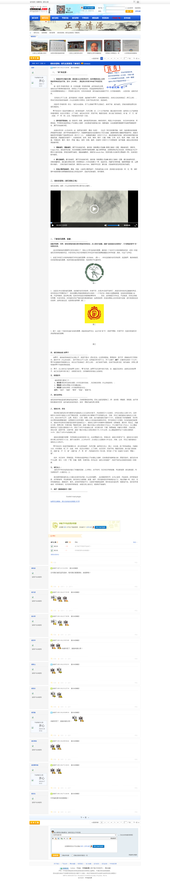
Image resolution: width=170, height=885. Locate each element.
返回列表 (96, 58)
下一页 (135, 58)
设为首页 (33, 2)
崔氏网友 (34, 741)
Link (61, 838)
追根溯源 (44, 33)
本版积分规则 (133, 855)
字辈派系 (85, 18)
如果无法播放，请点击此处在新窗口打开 (65, 501)
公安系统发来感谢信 (130, 53)
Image (58, 838)
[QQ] (64, 868)
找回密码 (138, 8)
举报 (136, 562)
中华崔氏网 (30, 32)
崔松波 (33, 568)
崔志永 (56, 546)
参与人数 (54, 542)
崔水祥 (33, 616)
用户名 (100, 8)
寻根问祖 (65, 18)
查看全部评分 (55, 554)
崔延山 (33, 664)
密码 (99, 11)
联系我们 (80, 864)
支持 (62, 586)
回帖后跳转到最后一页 (81, 855)
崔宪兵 (33, 688)
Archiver (72, 868)
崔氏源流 (55, 18)
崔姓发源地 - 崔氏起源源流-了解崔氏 (68, 33)
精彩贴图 (95, 18)
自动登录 (130, 8)
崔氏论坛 (45, 18)
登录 (65, 527)
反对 (71, 586)
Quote (64, 838)
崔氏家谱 (75, 18)
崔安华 (33, 640)
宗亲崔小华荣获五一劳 (112, 53)
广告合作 (64, 864)
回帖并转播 (65, 855)
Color (56, 838)
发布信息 (127, 18)
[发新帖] (34, 58)
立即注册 (138, 11)
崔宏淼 (33, 712)
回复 (54, 562)
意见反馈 (104, 864)
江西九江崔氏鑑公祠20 (39, 53)
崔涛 (32, 67)
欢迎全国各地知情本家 (58, 53)
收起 (134, 542)
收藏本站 (39, 2)
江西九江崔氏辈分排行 (76, 53)
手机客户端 (116, 18)
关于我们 (56, 864)
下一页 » (85, 817)
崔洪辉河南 (34, 765)
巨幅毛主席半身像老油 (94, 53)
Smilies (70, 838)
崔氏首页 (35, 18)
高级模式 (113, 838)
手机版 (79, 868)
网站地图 (72, 864)
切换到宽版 (134, 2)
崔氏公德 (45, 2)
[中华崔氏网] (40, 13)
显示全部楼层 (75, 67)
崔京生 (56, 550)
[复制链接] (87, 64)
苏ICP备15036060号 (96, 868)
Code (67, 838)
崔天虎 (33, 592)
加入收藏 (88, 864)
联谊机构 (105, 18)
